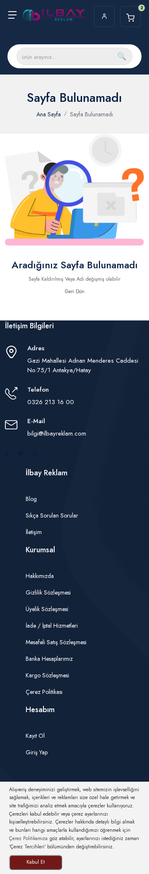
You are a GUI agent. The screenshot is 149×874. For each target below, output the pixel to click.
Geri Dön (74, 291)
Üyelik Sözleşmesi (47, 609)
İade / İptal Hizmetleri (52, 625)
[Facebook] (7, 454)
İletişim (34, 532)
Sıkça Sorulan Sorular (52, 515)
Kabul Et (35, 862)
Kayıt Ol (35, 736)
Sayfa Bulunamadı (91, 114)
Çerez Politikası (44, 692)
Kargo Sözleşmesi (47, 675)
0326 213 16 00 (50, 402)
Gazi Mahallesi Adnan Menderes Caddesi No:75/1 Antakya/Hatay (82, 365)
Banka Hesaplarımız (49, 659)
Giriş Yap (37, 752)
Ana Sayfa (48, 114)
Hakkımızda (40, 576)
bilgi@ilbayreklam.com (56, 433)
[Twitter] (21, 454)
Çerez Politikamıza (28, 838)
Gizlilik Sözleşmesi (48, 592)
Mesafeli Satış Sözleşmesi (56, 642)
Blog (31, 499)
